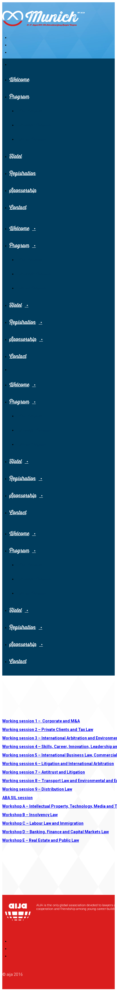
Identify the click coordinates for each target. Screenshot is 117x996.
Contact (17, 207)
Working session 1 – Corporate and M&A (41, 721)
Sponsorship (22, 190)
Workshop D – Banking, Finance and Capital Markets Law (55, 832)
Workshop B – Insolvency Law (30, 814)
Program (19, 96)
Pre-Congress (30, 111)
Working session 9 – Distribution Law (37, 789)
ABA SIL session (17, 797)
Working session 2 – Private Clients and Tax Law (47, 729)
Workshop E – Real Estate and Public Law (40, 840)
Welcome (19, 79)
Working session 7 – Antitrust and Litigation (43, 772)
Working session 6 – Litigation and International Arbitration (58, 763)
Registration (22, 173)
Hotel (15, 156)
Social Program (33, 139)
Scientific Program (35, 125)
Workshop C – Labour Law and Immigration (42, 823)
